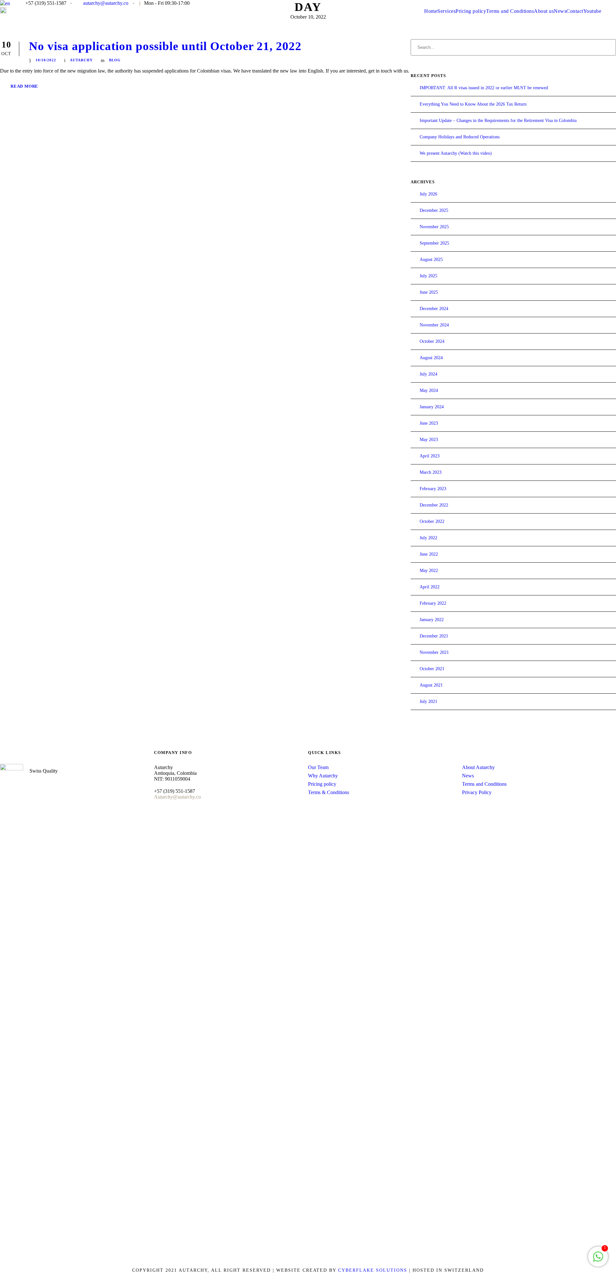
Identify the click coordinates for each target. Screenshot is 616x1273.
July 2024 (428, 374)
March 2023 (430, 472)
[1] (598, 1260)
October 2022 (432, 521)
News (560, 11)
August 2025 (431, 259)
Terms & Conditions (328, 792)
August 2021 (431, 685)
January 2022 (432, 619)
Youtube (592, 11)
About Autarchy (478, 767)
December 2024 (434, 308)
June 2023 (429, 423)
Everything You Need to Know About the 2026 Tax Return (473, 104)
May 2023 (429, 439)
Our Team (318, 767)
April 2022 (430, 587)
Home (430, 11)
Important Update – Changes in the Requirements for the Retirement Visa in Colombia (498, 120)
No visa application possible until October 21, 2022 (165, 46)
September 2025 (434, 243)
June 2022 (429, 554)
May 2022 (429, 570)
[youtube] (547, 3)
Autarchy (81, 60)
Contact (574, 11)
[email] (537, 3)
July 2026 (428, 194)
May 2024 (429, 390)
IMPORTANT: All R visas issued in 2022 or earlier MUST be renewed (484, 87)
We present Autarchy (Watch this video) (456, 153)
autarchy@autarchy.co (105, 3)
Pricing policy (471, 11)
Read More (24, 86)
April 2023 (430, 456)
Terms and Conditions (510, 11)
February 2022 (433, 603)
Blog (115, 60)
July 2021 (428, 701)
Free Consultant (587, 3)
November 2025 (434, 226)
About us (544, 11)
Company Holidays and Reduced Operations (460, 136)
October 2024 (432, 341)
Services (446, 11)
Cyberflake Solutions (372, 1270)
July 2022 (428, 537)
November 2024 (434, 325)
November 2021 (434, 652)
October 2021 (432, 668)
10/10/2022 (46, 60)
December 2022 (434, 505)
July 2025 (428, 275)
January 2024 (432, 406)
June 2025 (429, 292)
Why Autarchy (323, 775)
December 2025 (434, 210)
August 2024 (431, 357)
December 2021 (434, 636)
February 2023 (433, 488)
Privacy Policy (477, 792)
